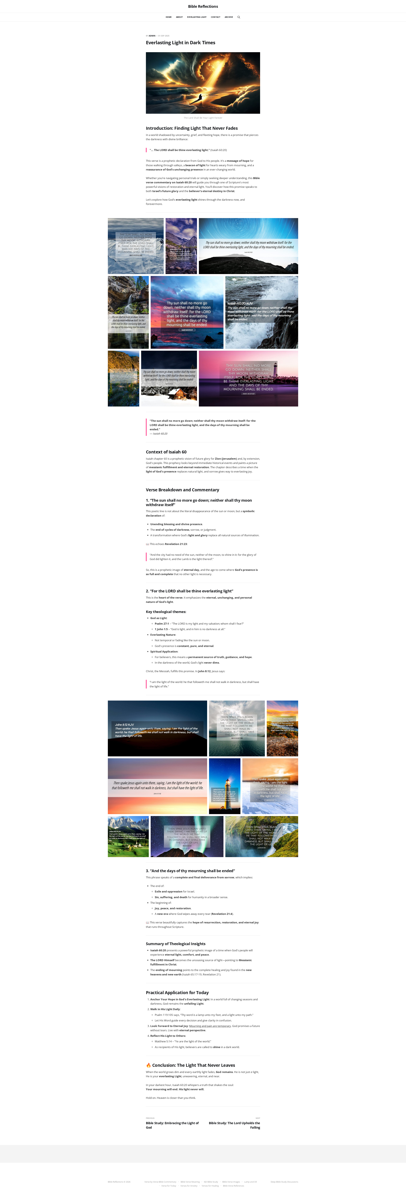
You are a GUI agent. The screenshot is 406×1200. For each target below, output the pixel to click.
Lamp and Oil (250, 1181)
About (179, 17)
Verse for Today (168, 1185)
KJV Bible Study (211, 1181)
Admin (152, 35)
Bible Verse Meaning (190, 1181)
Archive (229, 17)
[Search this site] (238, 17)
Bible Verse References (233, 1185)
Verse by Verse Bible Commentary (160, 1181)
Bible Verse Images (231, 1181)
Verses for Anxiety (188, 1185)
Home (169, 17)
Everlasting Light (196, 17)
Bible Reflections (203, 6)
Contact (215, 17)
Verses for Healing (210, 1185)
